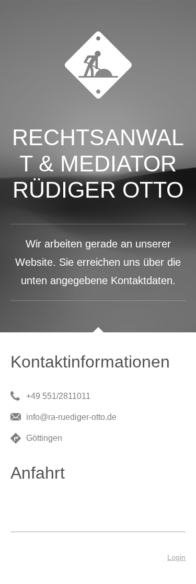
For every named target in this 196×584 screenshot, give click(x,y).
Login (176, 557)
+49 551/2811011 (58, 396)
